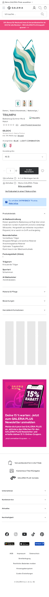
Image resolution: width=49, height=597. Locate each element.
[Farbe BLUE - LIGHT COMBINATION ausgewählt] (5, 145)
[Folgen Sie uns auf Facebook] (7, 534)
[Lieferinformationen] (15, 178)
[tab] (24, 65)
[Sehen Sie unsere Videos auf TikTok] (33, 534)
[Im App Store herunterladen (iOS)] (24, 543)
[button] (18, 2)
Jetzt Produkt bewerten (30, 125)
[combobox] (24, 156)
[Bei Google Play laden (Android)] (9, 543)
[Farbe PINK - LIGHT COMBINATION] (11, 145)
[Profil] (34, 8)
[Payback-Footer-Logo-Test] (39, 544)
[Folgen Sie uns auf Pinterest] (42, 534)
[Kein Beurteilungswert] (9, 124)
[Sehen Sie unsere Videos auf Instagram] (15, 534)
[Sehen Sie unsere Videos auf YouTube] (24, 534)
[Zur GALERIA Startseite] (15, 8)
